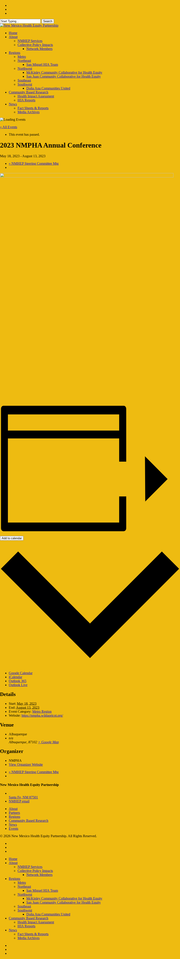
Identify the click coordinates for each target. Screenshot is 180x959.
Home (13, 859)
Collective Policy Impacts (35, 871)
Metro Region (42, 711)
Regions (14, 816)
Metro (22, 882)
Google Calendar (20, 673)
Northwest (25, 894)
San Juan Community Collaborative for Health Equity (63, 902)
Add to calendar (12, 538)
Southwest (25, 910)
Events (13, 828)
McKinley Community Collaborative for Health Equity (64, 898)
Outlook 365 (17, 681)
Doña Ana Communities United (48, 914)
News (13, 824)
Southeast (24, 906)
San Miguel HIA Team (42, 890)
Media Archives (29, 938)
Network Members (39, 875)
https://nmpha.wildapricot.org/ (42, 715)
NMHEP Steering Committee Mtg (34, 163)
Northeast (24, 886)
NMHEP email (19, 801)
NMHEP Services (30, 867)
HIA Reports (26, 926)
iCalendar (15, 677)
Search (47, 21)
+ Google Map (48, 742)
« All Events (8, 127)
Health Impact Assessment (36, 922)
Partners (14, 813)
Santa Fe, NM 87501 (23, 797)
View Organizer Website (26, 764)
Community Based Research (28, 820)
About (13, 809)
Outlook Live (18, 685)
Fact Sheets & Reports (33, 934)
